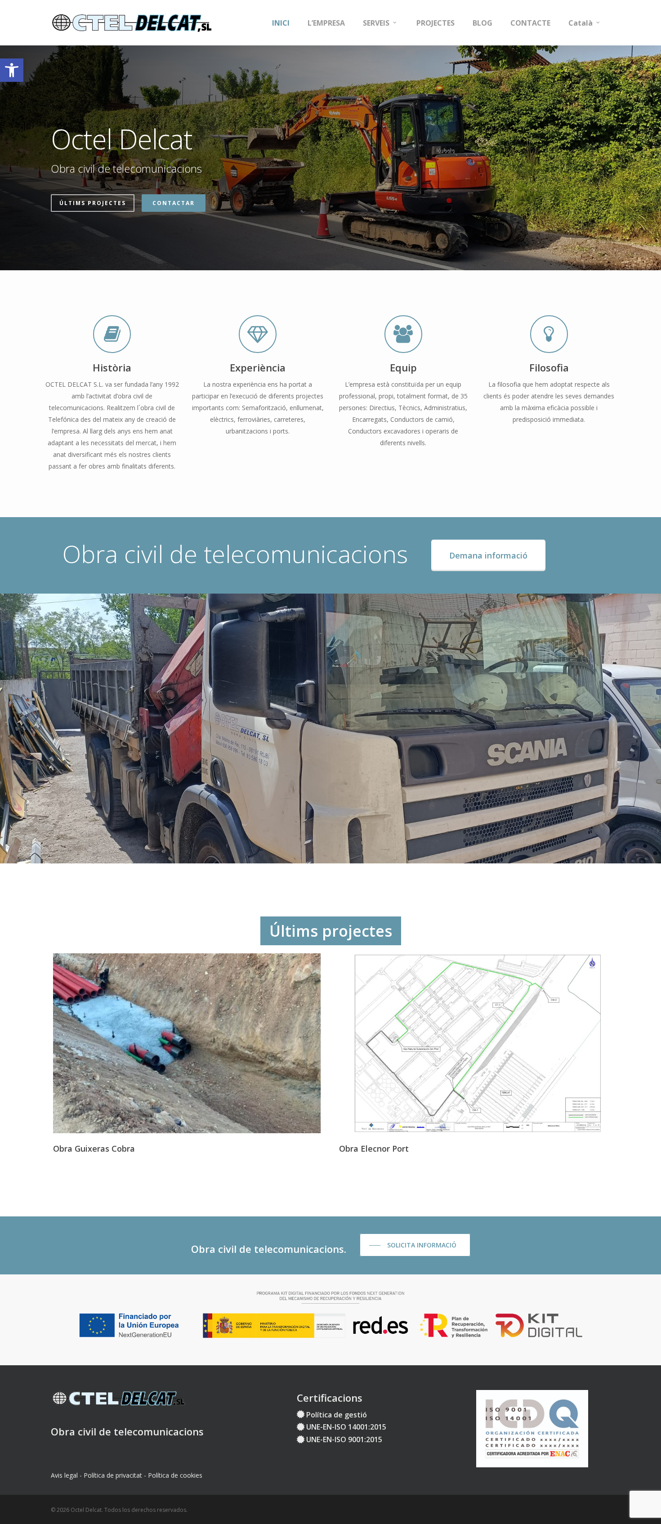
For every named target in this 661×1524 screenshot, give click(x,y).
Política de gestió (336, 1415)
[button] (11, 70)
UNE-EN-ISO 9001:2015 (344, 1439)
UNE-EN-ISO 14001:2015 (346, 1427)
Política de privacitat (113, 1475)
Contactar (173, 203)
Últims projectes (92, 203)
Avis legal (64, 1475)
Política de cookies (175, 1475)
